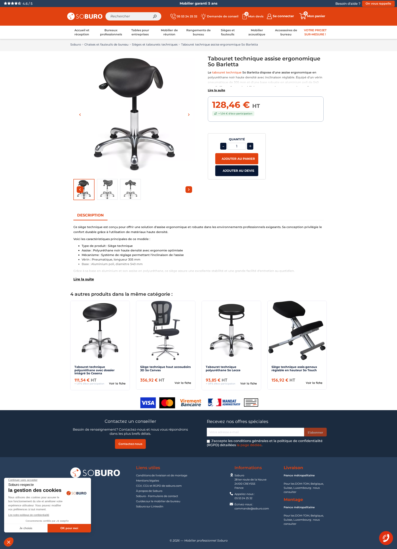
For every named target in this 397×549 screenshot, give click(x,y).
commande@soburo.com (251, 508)
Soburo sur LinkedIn (149, 506)
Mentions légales (147, 480)
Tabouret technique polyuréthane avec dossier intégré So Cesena (94, 370)
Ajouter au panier (238, 159)
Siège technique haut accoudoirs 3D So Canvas (165, 368)
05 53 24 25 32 (243, 498)
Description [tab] (90, 215)
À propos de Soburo (149, 491)
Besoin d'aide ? (347, 4)
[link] (81, 32)
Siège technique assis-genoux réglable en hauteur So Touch (294, 368)
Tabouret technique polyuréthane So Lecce (223, 368)
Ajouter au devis (238, 171)
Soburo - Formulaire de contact (157, 496)
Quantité (237, 139)
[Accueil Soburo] (84, 16)
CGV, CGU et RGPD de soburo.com (159, 485)
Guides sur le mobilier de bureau (158, 501)
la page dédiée (249, 445)
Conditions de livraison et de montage (161, 475)
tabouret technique (227, 72)
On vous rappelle (378, 3)
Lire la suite (216, 90)
